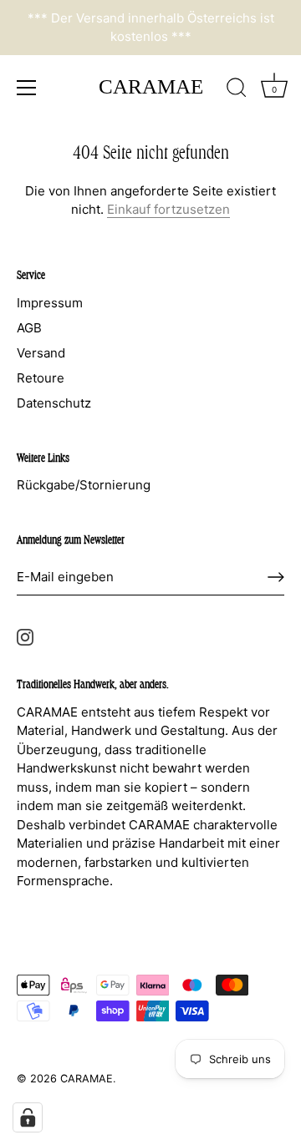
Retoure (40, 378)
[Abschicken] (276, 577)
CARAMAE (151, 86)
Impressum (50, 303)
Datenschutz (54, 403)
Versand (41, 353)
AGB (29, 328)
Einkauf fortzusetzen (168, 209)
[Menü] (26, 87)
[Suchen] (236, 90)
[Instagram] (25, 636)
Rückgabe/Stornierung (83, 485)
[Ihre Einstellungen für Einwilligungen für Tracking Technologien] (27, 1117)
